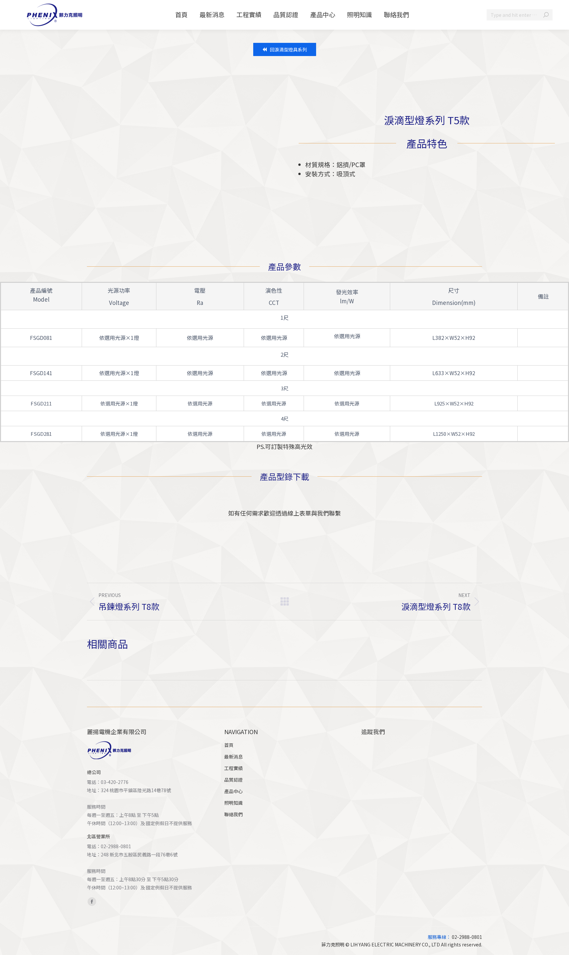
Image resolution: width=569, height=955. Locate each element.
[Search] (546, 14)
